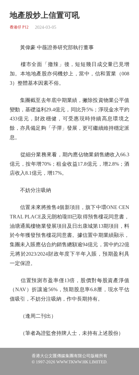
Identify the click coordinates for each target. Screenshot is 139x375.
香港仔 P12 (19, 27)
